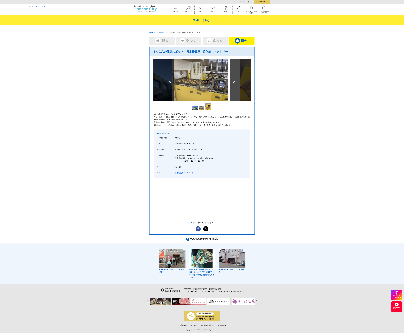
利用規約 (194, 325)
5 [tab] (205, 307)
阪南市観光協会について (264, 12)
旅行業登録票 (221, 325)
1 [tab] (193, 307)
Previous (148, 301)
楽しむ (213, 11)
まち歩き (176, 11)
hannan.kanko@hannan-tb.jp (233, 291)
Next (234, 80)
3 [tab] (199, 307)
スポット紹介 (160, 32)
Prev (170, 80)
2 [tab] (196, 307)
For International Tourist (240, 2)
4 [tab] (202, 307)
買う (238, 11)
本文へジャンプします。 (38, 6)
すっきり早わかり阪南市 (251, 12)
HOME (151, 32)
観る (200, 11)
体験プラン (188, 11)
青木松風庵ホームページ (184, 173)
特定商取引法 (182, 325)
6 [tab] (208, 307)
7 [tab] (211, 307)
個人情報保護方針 (207, 325)
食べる (226, 11)
